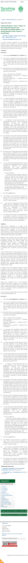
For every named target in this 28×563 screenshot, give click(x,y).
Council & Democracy (11, 19)
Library (3, 496)
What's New (4, 506)
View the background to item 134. (12, 39)
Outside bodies (4, 499)
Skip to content (5, 1)
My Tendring (13, 1)
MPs (2, 505)
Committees (4, 488)
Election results (5, 493)
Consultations (4, 489)
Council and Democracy (6, 483)
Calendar (3, 486)
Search (8, 518)
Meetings (3, 498)
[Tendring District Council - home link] (12, 11)
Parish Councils (5, 501)
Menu (22, 1)
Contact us (5, 523)
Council (3, 19)
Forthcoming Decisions (6, 495)
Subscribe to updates (6, 503)
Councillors (4, 491)
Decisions (3, 492)
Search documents (5, 502)
